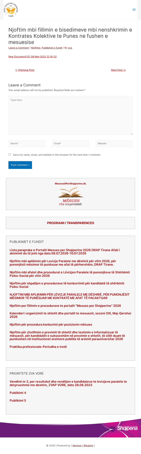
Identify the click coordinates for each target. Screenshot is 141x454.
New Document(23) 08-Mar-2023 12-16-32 (32, 56)
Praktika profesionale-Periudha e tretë (38, 347)
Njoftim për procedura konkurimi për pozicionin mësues (51, 324)
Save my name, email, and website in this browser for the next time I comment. (57, 154)
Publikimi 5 (18, 400)
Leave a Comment (18, 47)
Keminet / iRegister (83, 445)
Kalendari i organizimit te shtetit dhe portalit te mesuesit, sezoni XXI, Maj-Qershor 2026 (70, 315)
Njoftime (35, 47)
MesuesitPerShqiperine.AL (70, 183)
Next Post (118, 70)
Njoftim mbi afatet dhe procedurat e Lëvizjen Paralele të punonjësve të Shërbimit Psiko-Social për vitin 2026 (70, 274)
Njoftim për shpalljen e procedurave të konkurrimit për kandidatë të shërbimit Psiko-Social (67, 285)
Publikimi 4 (18, 393)
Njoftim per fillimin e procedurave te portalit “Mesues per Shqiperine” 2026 (65, 305)
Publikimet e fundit (52, 47)
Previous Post (24, 70)
